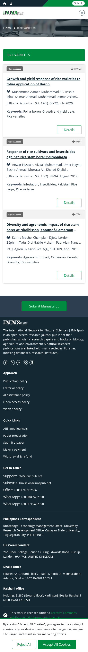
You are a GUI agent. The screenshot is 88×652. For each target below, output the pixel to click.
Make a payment (14, 449)
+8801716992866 (25, 490)
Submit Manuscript (44, 306)
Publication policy (15, 381)
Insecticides (48, 184)
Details (69, 130)
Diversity (13, 262)
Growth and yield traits (58, 111)
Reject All (24, 644)
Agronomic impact (36, 257)
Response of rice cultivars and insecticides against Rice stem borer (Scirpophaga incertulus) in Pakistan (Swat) (41, 157)
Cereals (72, 257)
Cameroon (58, 257)
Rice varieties (16, 116)
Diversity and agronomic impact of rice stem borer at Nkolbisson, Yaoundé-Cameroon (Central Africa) (43, 229)
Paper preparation (15, 435)
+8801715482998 (32, 504)
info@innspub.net (30, 476)
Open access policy (16, 402)
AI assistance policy (16, 395)
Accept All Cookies (57, 644)
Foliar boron (32, 111)
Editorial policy (13, 388)
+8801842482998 (32, 497)
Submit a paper (14, 442)
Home (7, 28)
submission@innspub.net (33, 483)
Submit (78, 3)
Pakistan (64, 184)
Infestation (30, 184)
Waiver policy (12, 409)
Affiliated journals (15, 429)
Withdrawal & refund (17, 456)
